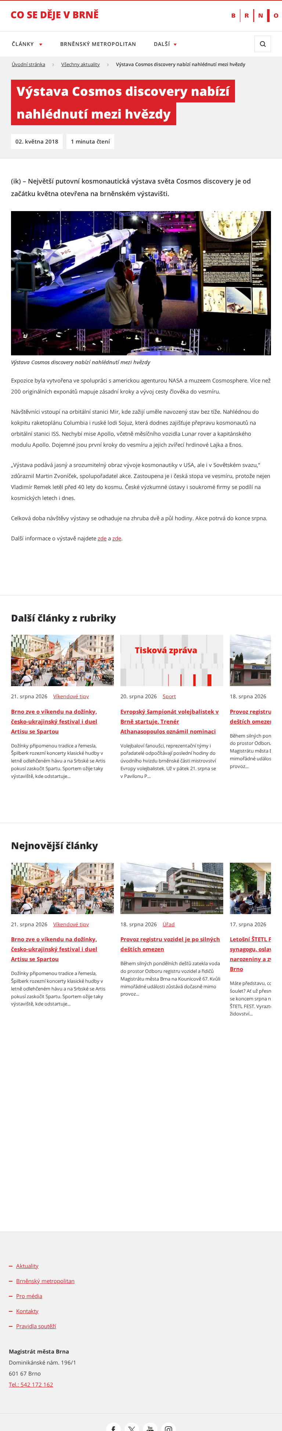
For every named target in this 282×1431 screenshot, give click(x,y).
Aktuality (27, 1265)
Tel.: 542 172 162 (31, 1384)
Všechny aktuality (80, 64)
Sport (169, 696)
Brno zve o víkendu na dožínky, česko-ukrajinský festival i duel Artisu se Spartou (54, 721)
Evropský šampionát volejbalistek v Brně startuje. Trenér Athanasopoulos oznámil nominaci (169, 721)
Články (24, 43)
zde (102, 538)
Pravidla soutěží (36, 1326)
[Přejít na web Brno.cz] (251, 15)
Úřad (169, 924)
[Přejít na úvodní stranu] (54, 20)
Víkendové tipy (71, 696)
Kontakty (27, 1311)
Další (162, 43)
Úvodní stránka (28, 64)
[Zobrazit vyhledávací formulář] (262, 44)
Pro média (29, 1296)
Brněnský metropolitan (98, 43)
